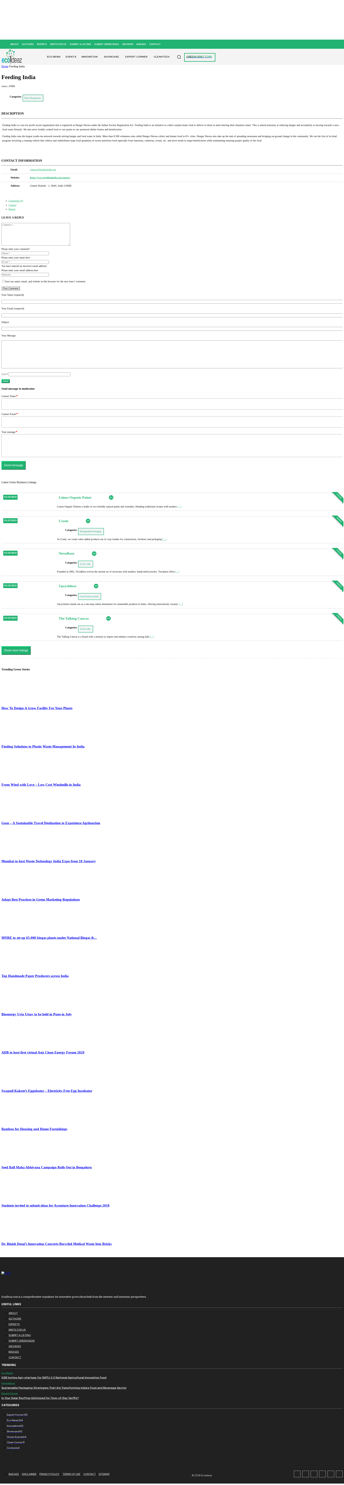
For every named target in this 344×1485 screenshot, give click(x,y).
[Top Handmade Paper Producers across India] (20, 968)
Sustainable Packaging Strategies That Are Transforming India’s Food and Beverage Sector (63, 1388)
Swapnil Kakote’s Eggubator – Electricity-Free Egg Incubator (46, 1091)
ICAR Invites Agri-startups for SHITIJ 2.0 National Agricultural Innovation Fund (53, 1377)
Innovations (8, 1383)
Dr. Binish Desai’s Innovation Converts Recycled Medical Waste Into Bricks (56, 1244)
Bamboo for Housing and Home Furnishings (34, 1129)
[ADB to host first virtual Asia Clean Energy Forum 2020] (20, 1045)
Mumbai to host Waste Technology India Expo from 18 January (48, 861)
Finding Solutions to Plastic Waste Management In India (43, 746)
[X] (331, 1474)
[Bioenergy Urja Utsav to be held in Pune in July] (20, 1007)
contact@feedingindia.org (43, 169)
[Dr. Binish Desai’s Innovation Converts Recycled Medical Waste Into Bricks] (20, 1236)
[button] (179, 57)
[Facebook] (297, 1474)
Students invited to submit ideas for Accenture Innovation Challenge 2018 (55, 1205)
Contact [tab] (12, 205)
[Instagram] (305, 1474)
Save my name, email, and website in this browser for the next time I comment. (45, 281)
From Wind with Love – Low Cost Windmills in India (41, 785)
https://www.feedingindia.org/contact (50, 177)
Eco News (7, 1373)
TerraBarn (66, 553)
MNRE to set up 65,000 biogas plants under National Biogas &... (49, 938)
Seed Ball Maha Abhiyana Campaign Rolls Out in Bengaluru (46, 1167)
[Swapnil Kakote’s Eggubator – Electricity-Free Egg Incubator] (20, 1083)
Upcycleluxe (67, 586)
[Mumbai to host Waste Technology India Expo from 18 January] (20, 854)
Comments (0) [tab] (16, 200)
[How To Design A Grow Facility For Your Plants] (20, 701)
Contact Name (9, 396)
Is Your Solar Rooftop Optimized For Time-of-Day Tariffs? (40, 1398)
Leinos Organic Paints (75, 497)
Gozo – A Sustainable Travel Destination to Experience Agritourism (50, 823)
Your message (9, 432)
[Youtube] (339, 1474)
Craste (63, 521)
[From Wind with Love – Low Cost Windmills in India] (20, 777)
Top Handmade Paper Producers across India (35, 976)
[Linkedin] (314, 1474)
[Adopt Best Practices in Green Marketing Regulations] (20, 892)
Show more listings (16, 650)
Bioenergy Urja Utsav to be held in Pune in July (36, 1014)
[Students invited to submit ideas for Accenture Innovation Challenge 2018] (20, 1198)
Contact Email (9, 414)
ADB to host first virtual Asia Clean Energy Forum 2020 (42, 1052)
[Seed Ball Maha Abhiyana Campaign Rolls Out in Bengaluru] (20, 1160)
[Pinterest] (322, 1474)
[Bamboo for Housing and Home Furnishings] (20, 1121)
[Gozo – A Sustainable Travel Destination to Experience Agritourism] (20, 815)
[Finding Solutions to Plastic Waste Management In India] (20, 739)
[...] (179, 506)
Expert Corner (9, 1393)
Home (4, 66)
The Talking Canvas (74, 618)
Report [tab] (12, 209)
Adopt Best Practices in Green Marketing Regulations (40, 899)
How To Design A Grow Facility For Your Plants (36, 708)
